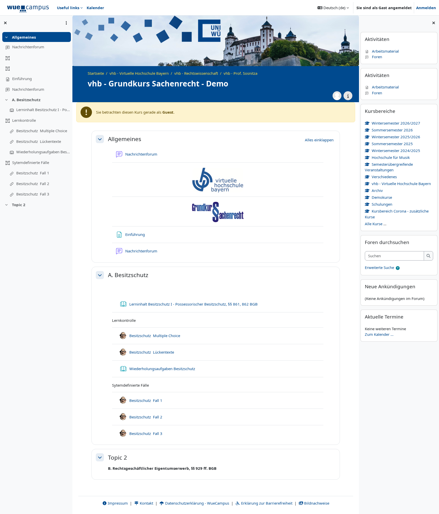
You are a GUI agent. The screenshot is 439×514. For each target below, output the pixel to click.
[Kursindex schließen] (5, 23)
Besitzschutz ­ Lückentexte (38, 141)
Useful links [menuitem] (68, 7)
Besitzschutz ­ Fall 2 (32, 183)
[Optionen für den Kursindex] (66, 23)
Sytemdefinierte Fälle (30, 162)
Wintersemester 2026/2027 (396, 123)
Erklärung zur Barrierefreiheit (266, 503)
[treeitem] (36, 63)
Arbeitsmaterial (385, 51)
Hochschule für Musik (391, 157)
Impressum (117, 503)
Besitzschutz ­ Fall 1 (32, 172)
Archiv (377, 190)
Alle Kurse (373, 223)
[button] (333, 7)
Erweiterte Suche (379, 267)
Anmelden (426, 7)
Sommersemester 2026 (392, 129)
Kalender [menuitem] (95, 7)
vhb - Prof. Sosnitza (240, 73)
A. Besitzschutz (26, 99)
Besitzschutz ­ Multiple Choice (41, 130)
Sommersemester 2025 (392, 143)
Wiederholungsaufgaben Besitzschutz (43, 151)
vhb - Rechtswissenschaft (196, 73)
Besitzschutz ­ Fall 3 (32, 193)
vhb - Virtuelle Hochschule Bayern (401, 183)
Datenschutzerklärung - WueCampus (196, 503)
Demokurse (382, 197)
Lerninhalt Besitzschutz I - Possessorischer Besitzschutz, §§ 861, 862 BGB (43, 109)
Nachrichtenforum (28, 46)
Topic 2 (18, 204)
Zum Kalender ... (379, 334)
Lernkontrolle (24, 120)
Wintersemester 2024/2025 (396, 150)
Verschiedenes (384, 176)
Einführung (22, 78)
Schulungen (382, 204)
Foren (377, 56)
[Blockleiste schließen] (434, 23)
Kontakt (146, 503)
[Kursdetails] (347, 95)
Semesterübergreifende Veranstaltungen (389, 167)
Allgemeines (24, 37)
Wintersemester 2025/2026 (396, 136)
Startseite (96, 73)
